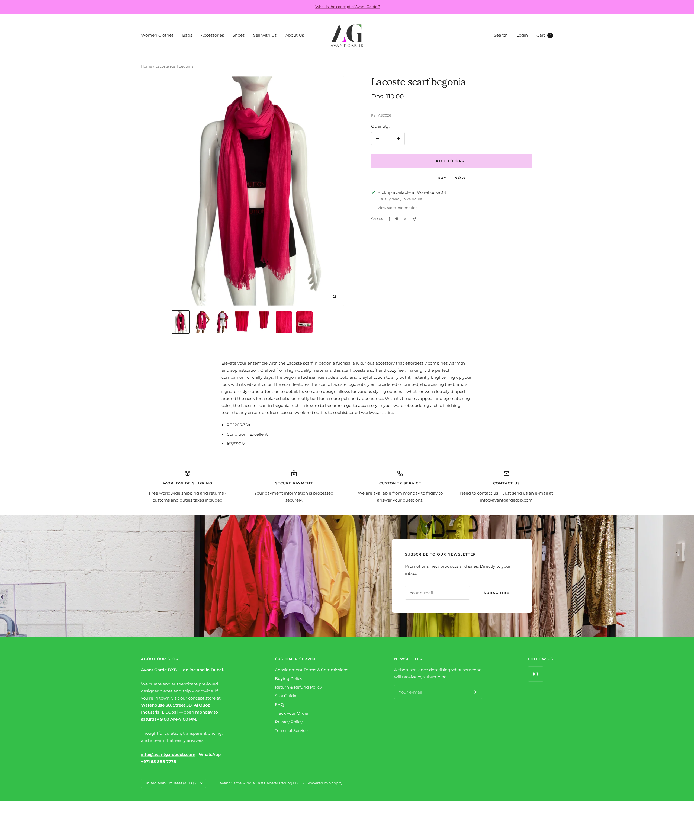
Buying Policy (288, 678)
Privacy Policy (289, 721)
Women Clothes (157, 35)
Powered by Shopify (324, 783)
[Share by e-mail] (414, 219)
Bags (187, 35)
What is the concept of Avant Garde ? (347, 6)
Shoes (239, 35)
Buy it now (451, 177)
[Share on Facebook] (389, 219)
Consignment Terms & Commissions (311, 669)
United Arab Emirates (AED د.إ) (170, 783)
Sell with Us (265, 35)
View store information (398, 208)
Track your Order (292, 713)
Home (146, 66)
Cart (543, 35)
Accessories (212, 35)
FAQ (279, 704)
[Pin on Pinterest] (396, 219)
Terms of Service (291, 730)
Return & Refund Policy (298, 687)
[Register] (474, 692)
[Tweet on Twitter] (405, 219)
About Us (294, 35)
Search (501, 35)
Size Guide (285, 695)
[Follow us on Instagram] (535, 673)
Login (522, 35)
